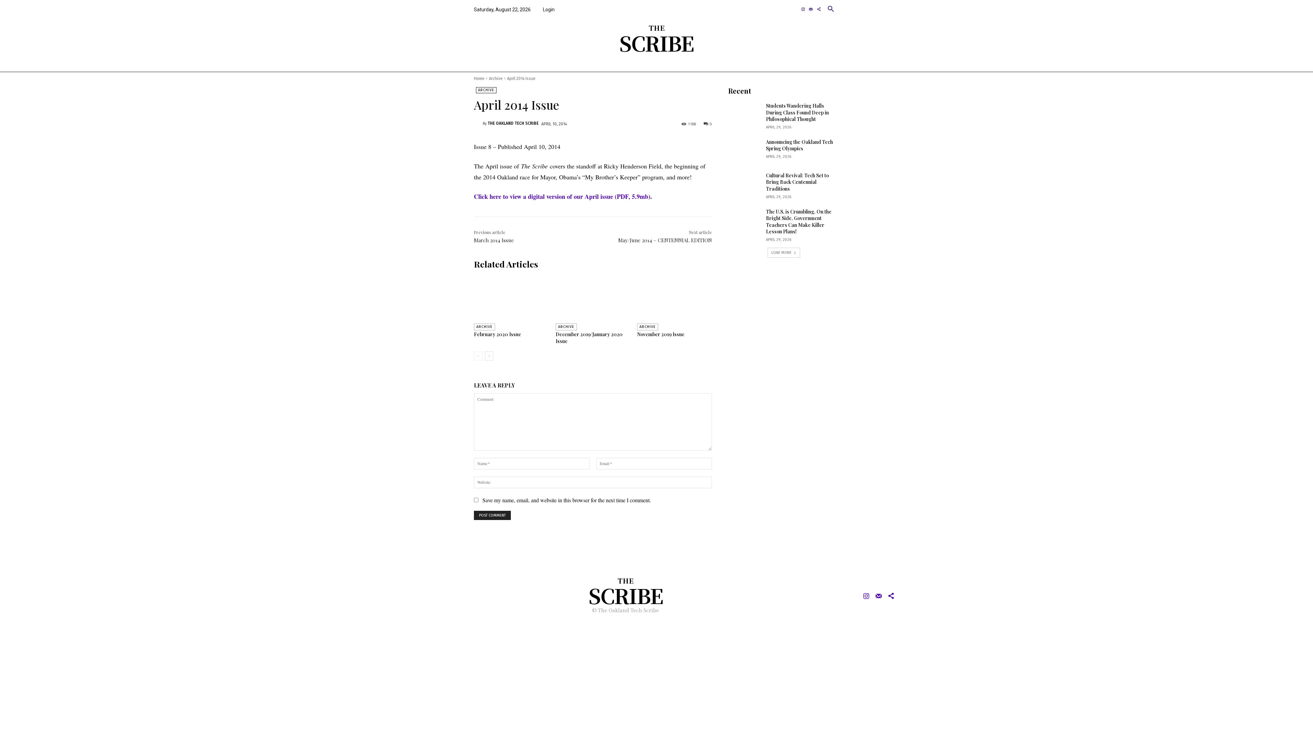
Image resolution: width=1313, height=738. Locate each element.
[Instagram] (803, 9)
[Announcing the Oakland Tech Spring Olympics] (744, 150)
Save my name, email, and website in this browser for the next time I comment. (566, 500)
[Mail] (811, 9)
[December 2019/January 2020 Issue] (593, 302)
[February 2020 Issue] (511, 302)
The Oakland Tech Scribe (513, 123)
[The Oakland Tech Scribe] (478, 123)
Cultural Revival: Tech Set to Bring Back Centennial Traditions (797, 182)
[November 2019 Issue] (674, 302)
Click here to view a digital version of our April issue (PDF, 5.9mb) (562, 196)
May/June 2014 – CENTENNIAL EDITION (665, 240)
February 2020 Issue (497, 334)
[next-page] (489, 356)
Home (479, 78)
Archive (496, 78)
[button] (831, 9)
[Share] (819, 9)
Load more (781, 252)
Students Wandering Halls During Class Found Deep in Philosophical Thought (797, 112)
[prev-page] (478, 356)
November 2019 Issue (661, 334)
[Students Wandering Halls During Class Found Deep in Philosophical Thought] (744, 114)
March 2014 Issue (494, 240)
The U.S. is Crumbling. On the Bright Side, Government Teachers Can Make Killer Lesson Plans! (799, 221)
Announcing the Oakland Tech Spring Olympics (799, 145)
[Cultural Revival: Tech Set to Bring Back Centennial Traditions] (744, 183)
